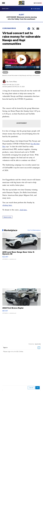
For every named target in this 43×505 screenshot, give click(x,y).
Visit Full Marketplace (34, 230)
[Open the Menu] (3, 2)
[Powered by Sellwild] (38, 344)
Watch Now (37, 3)
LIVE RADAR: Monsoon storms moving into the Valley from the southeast (21, 18)
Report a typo (8, 217)
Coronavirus (9, 28)
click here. (23, 209)
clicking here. (7, 205)
